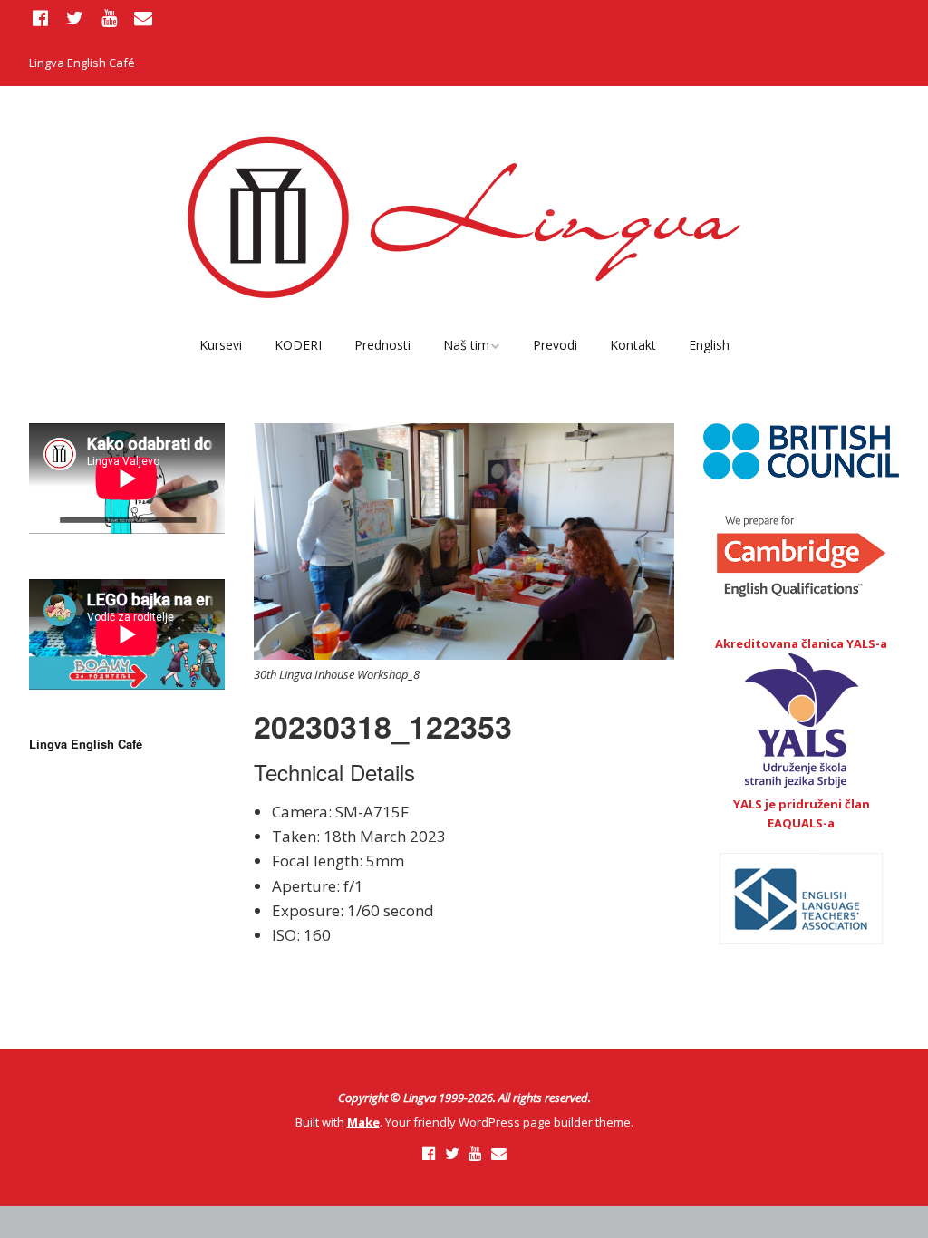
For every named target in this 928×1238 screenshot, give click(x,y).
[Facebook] (42, 18)
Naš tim (466, 344)
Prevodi (555, 344)
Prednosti (382, 344)
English (709, 344)
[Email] (143, 18)
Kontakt (633, 344)
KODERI (298, 344)
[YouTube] (108, 18)
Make (363, 1122)
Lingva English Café (82, 62)
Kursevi (220, 344)
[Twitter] (75, 18)
